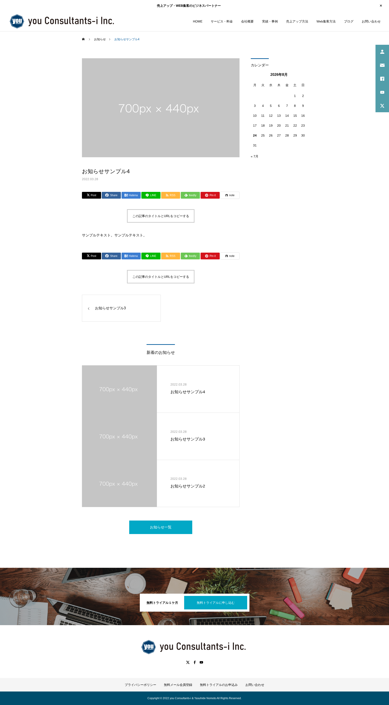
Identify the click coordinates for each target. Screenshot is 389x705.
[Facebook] (194, 662)
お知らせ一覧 (161, 527)
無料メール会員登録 (178, 685)
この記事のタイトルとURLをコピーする (160, 216)
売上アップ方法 (297, 21)
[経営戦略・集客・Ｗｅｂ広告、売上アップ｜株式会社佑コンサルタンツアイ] (63, 21)
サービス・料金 (222, 21)
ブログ (348, 21)
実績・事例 (270, 21)
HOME (197, 21)
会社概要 (247, 21)
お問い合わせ (371, 21)
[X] (187, 662)
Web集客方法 (326, 21)
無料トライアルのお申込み (219, 685)
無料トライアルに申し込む (216, 602)
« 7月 (254, 156)
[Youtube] (201, 662)
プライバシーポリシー (140, 685)
